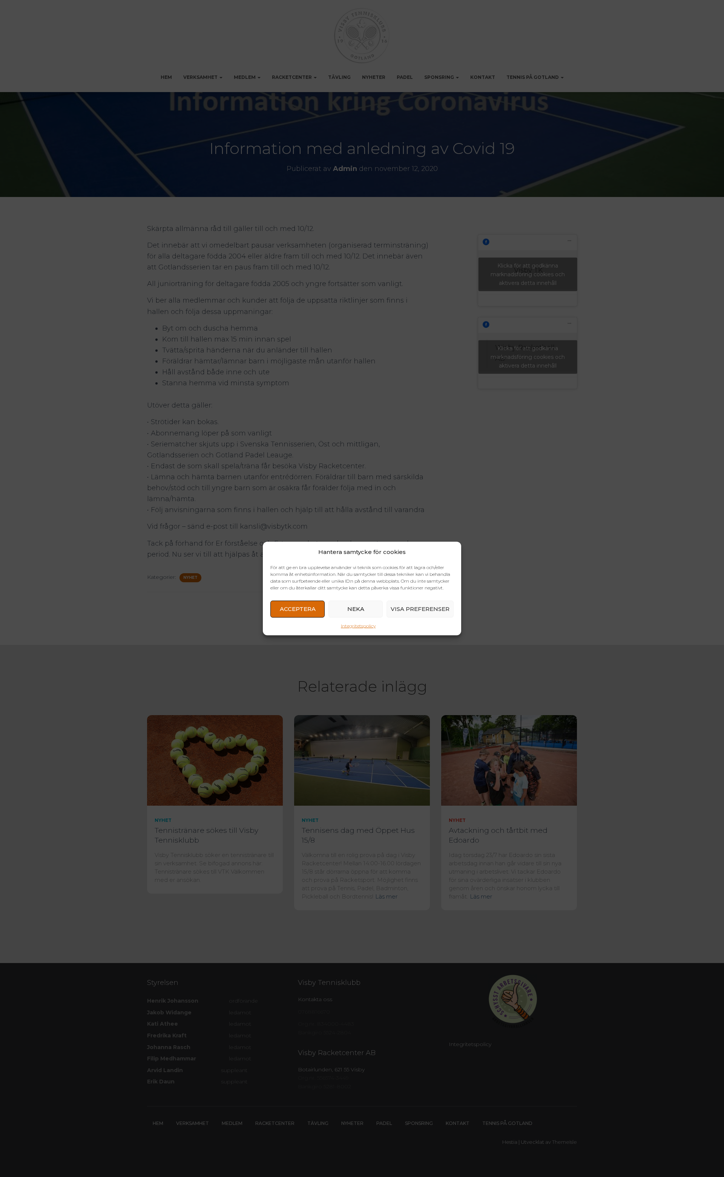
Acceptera (298, 608)
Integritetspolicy (358, 625)
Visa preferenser (420, 608)
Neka (355, 608)
